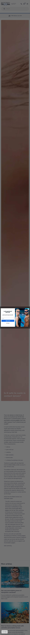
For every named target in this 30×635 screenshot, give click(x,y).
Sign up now (8, 320)
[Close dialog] (28, 309)
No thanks (7, 323)
